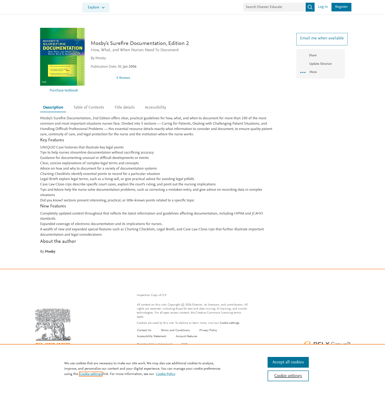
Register (341, 7)
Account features (186, 336)
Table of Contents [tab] (88, 107)
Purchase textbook (64, 91)
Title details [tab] (124, 107)
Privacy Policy (208, 330)
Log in (323, 7)
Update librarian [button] (320, 64)
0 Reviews (123, 78)
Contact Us (144, 330)
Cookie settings (229, 323)
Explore (93, 8)
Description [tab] (53, 107)
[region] (192, 368)
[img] (102, 78)
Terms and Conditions (175, 330)
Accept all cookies (288, 362)
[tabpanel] (157, 185)
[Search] (310, 7)
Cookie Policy (165, 374)
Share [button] (313, 55)
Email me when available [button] (320, 38)
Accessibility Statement (151, 336)
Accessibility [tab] (155, 107)
